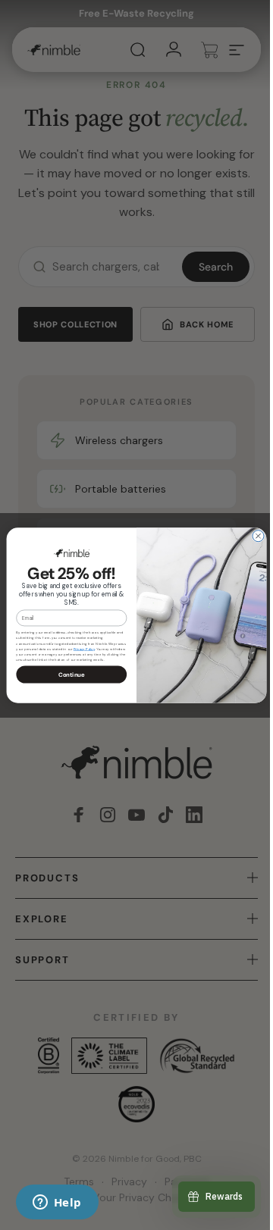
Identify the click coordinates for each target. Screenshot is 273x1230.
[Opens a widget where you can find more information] (57, 1203)
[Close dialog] (253, 535)
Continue (65, 674)
